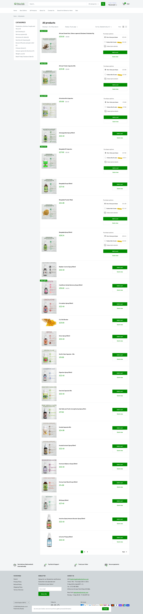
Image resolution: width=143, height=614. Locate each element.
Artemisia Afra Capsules (66, 98)
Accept (105, 608)
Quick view (115, 56)
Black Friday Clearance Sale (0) (24, 56)
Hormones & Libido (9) (22, 37)
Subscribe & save (113, 42)
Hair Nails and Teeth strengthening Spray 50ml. (72, 409)
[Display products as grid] (126, 26)
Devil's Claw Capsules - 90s (66, 354)
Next (123, 552)
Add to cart (115, 52)
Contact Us (51, 10)
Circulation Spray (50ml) (66, 303)
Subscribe (44, 594)
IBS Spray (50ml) (63, 500)
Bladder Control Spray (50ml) (67, 266)
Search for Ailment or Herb (64, 10)
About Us (42, 10)
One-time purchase (112, 37)
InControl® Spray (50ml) (65, 537)
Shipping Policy (18, 587)
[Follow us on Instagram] (55, 605)
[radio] (105, 37)
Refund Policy (18, 584)
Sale (76, 10)
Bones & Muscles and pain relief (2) (25, 44)
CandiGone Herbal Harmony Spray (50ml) (70, 285)
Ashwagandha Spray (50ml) (67, 133)
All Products (33, 10)
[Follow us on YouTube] (58, 605)
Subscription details (112, 46)
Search (16, 579)
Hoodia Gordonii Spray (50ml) (67, 445)
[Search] (103, 4)
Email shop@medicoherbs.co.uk (79, 579)
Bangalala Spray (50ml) (65, 232)
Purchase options (108, 33)
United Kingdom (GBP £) (20, 602)
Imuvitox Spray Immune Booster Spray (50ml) (72, 518)
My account (112, 5)
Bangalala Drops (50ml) (65, 183)
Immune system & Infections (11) (25, 51)
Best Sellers (23, 10)
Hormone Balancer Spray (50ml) (68, 463)
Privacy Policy (18, 581)
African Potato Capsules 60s (67, 66)
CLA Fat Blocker (63, 319)
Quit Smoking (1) (20, 31)
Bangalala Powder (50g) (66, 200)
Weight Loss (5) (20, 53)
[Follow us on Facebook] (52, 605)
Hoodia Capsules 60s (65, 427)
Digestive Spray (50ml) (65, 372)
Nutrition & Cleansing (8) (23, 40)
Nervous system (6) (21, 34)
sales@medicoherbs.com (81, 592)
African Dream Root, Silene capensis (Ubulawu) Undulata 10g (76, 33)
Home (15, 10)
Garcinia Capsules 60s (65, 390)
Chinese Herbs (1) (21, 48)
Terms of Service (18, 589)
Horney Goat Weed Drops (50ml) (68, 482)
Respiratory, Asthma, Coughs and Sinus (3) (25, 27)
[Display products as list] (123, 26)
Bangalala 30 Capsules (65, 149)
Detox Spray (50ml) (64, 336)
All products (21, 16)
